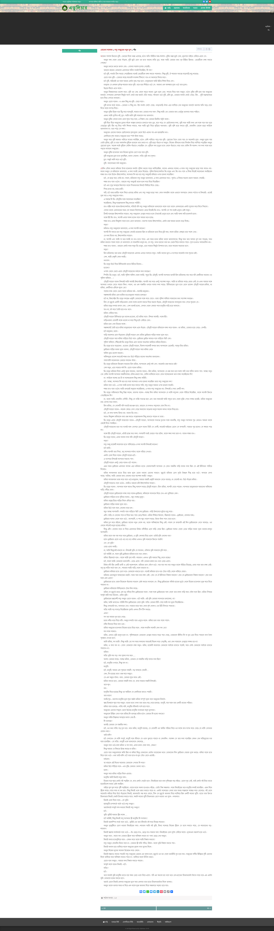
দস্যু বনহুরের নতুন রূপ (123, 49)
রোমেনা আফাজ (106, 49)
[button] (204, 49)
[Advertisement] (133, 28)
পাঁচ (79, 51)
